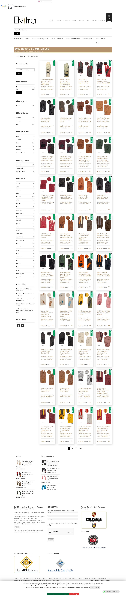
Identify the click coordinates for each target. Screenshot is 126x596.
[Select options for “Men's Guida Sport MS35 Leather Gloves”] (71, 403)
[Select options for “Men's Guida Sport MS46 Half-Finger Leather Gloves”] (71, 171)
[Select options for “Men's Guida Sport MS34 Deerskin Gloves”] (53, 248)
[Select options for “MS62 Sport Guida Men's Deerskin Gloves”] (71, 133)
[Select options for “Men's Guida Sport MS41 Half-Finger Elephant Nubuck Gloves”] (109, 171)
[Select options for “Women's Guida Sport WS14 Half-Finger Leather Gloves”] (90, 364)
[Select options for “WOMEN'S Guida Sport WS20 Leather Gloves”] (109, 326)
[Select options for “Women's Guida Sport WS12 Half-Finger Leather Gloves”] (53, 441)
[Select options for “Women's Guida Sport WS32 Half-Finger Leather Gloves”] (109, 441)
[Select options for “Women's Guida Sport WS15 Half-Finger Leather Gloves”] (71, 364)
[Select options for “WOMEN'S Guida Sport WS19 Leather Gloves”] (53, 364)
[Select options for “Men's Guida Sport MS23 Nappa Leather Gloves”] (109, 94)
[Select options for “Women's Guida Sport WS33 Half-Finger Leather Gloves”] (90, 441)
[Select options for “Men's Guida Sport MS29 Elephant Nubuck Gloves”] (53, 287)
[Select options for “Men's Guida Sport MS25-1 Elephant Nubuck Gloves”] (90, 248)
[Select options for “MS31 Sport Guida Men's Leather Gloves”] (109, 210)
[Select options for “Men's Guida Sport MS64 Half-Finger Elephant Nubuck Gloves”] (53, 210)
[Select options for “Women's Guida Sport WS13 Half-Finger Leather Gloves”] (71, 441)
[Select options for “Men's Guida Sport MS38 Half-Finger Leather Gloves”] (90, 133)
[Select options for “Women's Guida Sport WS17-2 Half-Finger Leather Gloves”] (53, 326)
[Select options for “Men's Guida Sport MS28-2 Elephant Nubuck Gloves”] (71, 287)
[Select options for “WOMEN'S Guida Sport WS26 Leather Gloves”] (90, 326)
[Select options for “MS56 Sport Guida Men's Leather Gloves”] (90, 94)
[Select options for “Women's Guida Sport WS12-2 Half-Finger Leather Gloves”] (109, 403)
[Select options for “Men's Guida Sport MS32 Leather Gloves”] (90, 210)
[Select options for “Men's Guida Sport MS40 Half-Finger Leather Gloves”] (71, 210)
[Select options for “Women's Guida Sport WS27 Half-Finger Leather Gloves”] (90, 403)
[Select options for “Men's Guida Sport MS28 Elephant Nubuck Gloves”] (90, 287)
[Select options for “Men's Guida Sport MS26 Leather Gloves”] (53, 133)
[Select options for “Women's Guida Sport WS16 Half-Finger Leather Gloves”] (109, 364)
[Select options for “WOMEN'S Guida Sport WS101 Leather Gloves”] (53, 403)
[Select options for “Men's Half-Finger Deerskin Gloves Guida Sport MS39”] (109, 133)
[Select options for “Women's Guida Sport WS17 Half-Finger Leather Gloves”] (71, 326)
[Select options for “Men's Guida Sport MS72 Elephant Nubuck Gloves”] (109, 287)
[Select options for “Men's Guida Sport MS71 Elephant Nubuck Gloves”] (109, 248)
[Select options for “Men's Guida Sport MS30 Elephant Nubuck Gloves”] (71, 248)
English (42, 1)
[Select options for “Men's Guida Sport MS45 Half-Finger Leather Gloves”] (53, 171)
